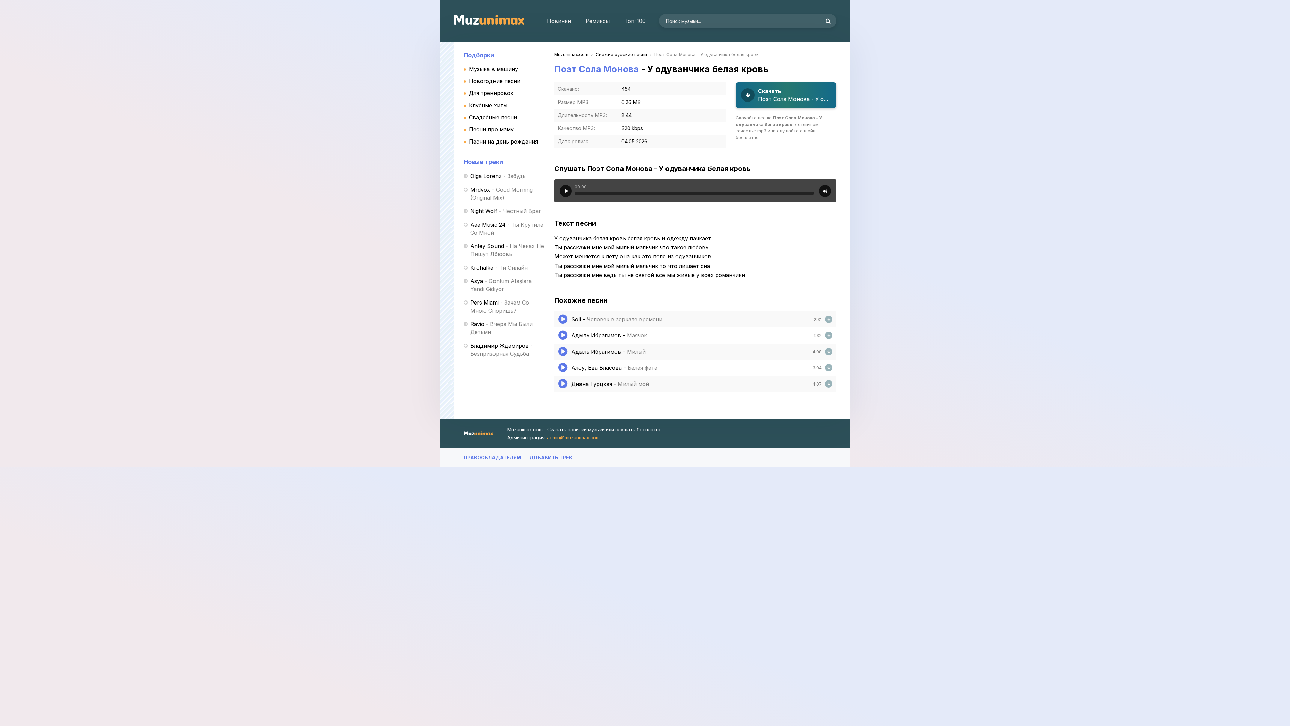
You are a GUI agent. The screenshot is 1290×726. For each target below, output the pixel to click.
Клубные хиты (488, 105)
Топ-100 (635, 20)
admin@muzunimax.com (573, 437)
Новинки (559, 20)
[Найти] (828, 21)
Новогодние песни (494, 81)
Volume (825, 191)
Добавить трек (550, 457)
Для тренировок (491, 93)
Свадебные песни (493, 117)
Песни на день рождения (503, 141)
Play (566, 191)
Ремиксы (598, 20)
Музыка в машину (493, 69)
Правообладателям (492, 457)
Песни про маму (491, 129)
